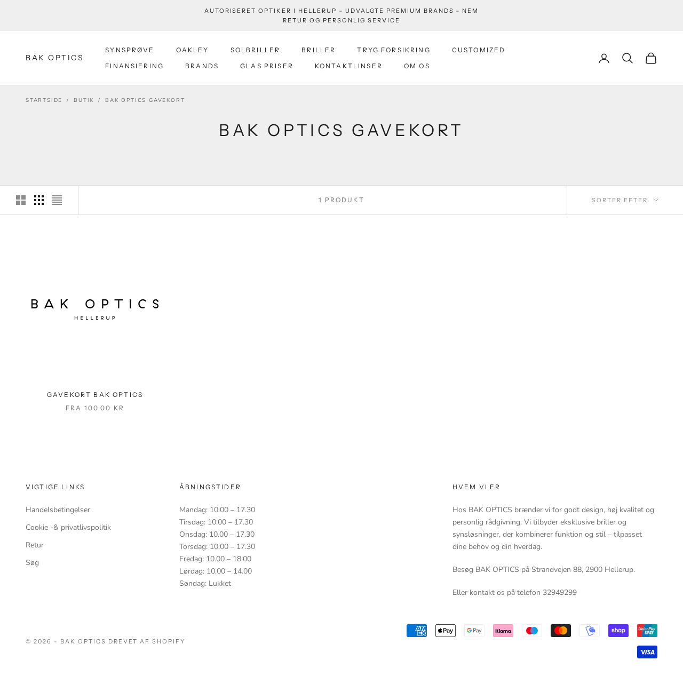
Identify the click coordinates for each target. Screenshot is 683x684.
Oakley (192, 50)
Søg (32, 563)
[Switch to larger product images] (21, 200)
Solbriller (256, 50)
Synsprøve (129, 50)
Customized (479, 50)
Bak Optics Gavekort (145, 100)
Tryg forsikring (393, 50)
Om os (417, 66)
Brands (202, 66)
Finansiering (134, 66)
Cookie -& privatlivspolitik (68, 527)
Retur (35, 545)
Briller (318, 50)
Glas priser (266, 66)
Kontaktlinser (349, 66)
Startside (44, 100)
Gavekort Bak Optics (95, 395)
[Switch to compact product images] (57, 200)
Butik (84, 100)
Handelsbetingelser (58, 510)
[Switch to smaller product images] (39, 200)
